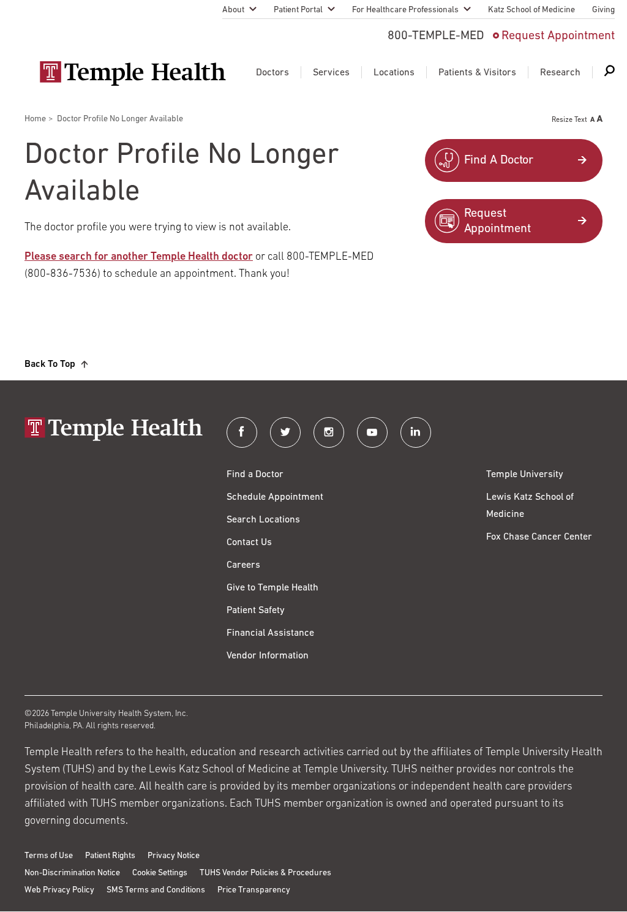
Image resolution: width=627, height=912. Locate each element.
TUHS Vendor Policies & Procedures (265, 873)
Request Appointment (558, 36)
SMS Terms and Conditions (156, 890)
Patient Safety (256, 611)
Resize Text (569, 120)
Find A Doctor (499, 160)
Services (331, 73)
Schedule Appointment (275, 497)
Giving (603, 10)
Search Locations (263, 520)
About (233, 10)
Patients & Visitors (477, 73)
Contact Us (249, 543)
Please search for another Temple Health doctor (138, 257)
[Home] (113, 430)
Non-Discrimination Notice (72, 873)
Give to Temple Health (272, 588)
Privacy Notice (174, 856)
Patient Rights (110, 856)
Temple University (524, 475)
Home (35, 119)
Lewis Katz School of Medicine (530, 505)
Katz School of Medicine (531, 10)
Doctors (272, 73)
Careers (243, 565)
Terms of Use (48, 856)
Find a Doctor (255, 475)
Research (560, 73)
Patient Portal (298, 10)
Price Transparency (253, 890)
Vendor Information (268, 656)
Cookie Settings (159, 873)
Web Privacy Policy (59, 890)
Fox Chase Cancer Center (539, 537)
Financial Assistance (270, 633)
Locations (394, 73)
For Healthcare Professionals (405, 10)
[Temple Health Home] (132, 73)
